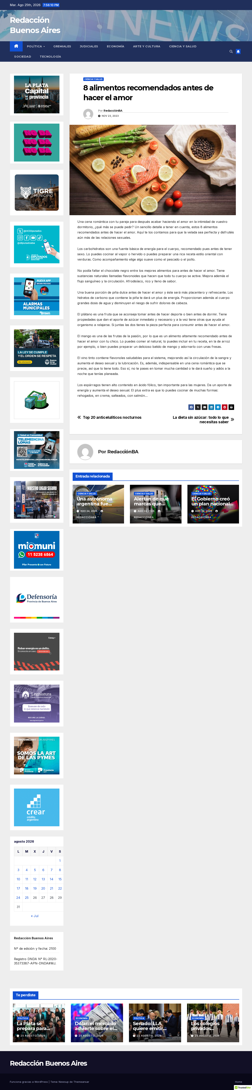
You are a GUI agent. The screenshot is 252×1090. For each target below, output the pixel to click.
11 (26, 879)
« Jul (34, 916)
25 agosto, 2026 (32, 1035)
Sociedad (22, 56)
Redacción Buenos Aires (48, 1063)
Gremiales (62, 46)
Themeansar (81, 1081)
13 (43, 879)
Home (238, 1081)
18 (26, 888)
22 (60, 888)
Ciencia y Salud (183, 46)
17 (18, 888)
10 (18, 879)
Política (35, 46)
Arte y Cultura (146, 46)
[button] (231, 51)
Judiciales (89, 46)
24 (18, 898)
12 (34, 879)
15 (60, 879)
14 (51, 879)
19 (35, 888)
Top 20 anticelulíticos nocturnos (112, 417)
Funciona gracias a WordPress (29, 1081)
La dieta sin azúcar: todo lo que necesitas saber (201, 419)
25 (27, 898)
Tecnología (50, 56)
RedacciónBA (113, 110)
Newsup (64, 1081)
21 (51, 888)
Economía (115, 46)
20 (43, 888)
